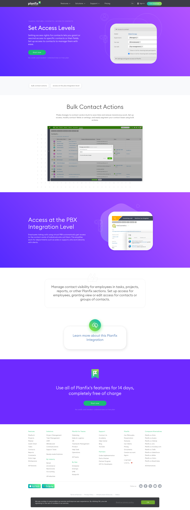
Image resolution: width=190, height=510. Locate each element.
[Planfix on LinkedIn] (141, 486)
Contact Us (103, 435)
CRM (48, 441)
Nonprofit (75, 474)
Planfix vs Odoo (150, 458)
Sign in (126, 455)
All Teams (75, 457)
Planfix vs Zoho (150, 435)
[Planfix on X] (150, 486)
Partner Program (105, 461)
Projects (31, 438)
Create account (129, 452)
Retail (48, 463)
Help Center (103, 441)
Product (75, 447)
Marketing (75, 435)
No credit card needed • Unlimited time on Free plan (95, 409)
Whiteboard (50, 444)
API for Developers (105, 464)
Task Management (53, 438)
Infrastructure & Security (104, 495)
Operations (76, 452)
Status (117, 495)
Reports (31, 452)
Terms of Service (76, 495)
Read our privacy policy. (125, 502)
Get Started (154, 4)
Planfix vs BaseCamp (152, 461)
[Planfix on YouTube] (155, 486)
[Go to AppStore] (34, 486)
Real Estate (50, 469)
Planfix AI (31, 435)
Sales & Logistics (78, 438)
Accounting (50, 472)
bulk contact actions (39, 86)
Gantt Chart (32, 444)
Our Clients (128, 444)
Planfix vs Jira (149, 444)
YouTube (102, 447)
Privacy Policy (88, 495)
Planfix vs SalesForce (152, 452)
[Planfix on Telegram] (160, 486)
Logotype (127, 460)
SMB (73, 472)
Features (127, 441)
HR (73, 441)
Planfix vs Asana (150, 438)
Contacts (31, 449)
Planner (30, 441)
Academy (102, 438)
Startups (75, 469)
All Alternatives (150, 466)
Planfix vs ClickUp (151, 441)
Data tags (32, 458)
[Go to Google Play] (48, 486)
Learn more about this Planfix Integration (95, 337)
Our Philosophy (129, 435)
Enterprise (75, 466)
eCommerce (50, 466)
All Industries (50, 476)
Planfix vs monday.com (153, 447)
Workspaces (32, 461)
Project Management (54, 435)
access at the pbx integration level (66, 86)
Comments (32, 455)
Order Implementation (107, 455)
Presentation (128, 438)
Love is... (127, 463)
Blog (100, 444)
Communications (52, 447)
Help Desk (75, 449)
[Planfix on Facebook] (146, 486)
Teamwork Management (80, 444)
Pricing (126, 447)
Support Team (51, 449)
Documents (128, 449)
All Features (32, 466)
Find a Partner (104, 458)
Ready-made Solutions (54, 454)
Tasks (30, 447)
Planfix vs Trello (150, 449)
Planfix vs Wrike (150, 455)
